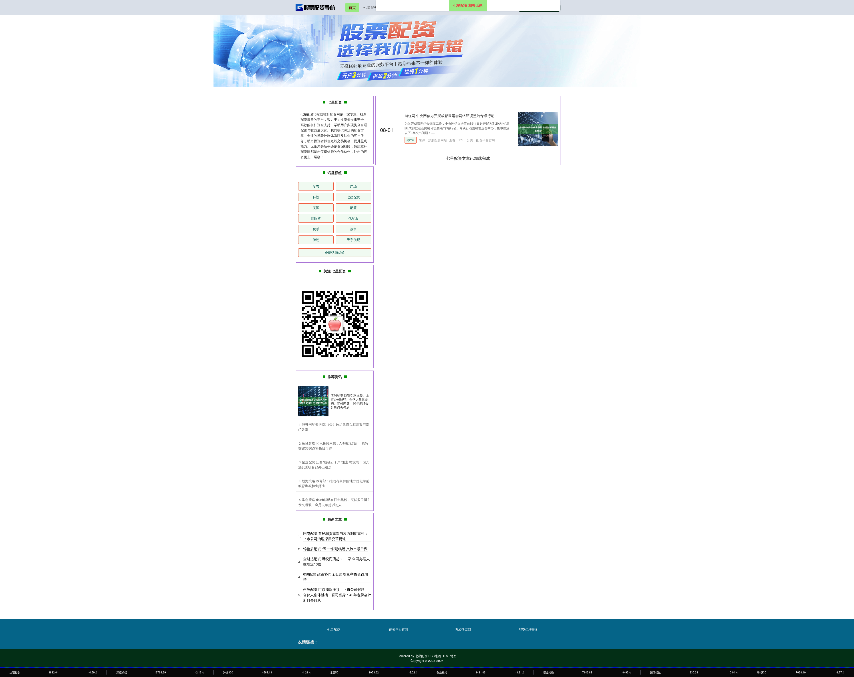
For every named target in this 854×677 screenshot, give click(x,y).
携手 (316, 229)
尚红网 (411, 140)
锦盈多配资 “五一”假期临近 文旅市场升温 (335, 548)
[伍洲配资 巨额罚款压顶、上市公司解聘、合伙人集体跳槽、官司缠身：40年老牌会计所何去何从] (313, 401)
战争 (353, 229)
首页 (352, 7)
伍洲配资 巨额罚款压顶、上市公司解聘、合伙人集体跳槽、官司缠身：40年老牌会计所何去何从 (350, 401)
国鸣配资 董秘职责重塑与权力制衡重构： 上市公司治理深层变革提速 (335, 536)
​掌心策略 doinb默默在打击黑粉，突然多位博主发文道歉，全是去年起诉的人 (334, 502)
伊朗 (316, 239)
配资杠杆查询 (528, 629)
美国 (316, 207)
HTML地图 (449, 656)
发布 (316, 186)
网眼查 (316, 218)
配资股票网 (463, 629)
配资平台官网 (398, 629)
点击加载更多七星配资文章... (468, 158)
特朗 (316, 197)
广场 (353, 186)
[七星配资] (315, 7)
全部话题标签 (335, 252)
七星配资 (370, 7)
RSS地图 (434, 656)
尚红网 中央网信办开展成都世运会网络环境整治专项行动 (449, 115)
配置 (353, 207)
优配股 (353, 218)
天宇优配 (353, 239)
